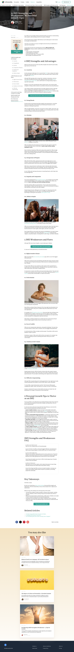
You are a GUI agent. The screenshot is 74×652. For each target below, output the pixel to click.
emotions (32, 75)
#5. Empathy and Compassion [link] (15, 70)
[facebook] (17, 522)
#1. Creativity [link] (14, 61)
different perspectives (48, 91)
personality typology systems (30, 223)
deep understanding (39, 485)
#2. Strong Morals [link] (15, 63)
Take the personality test (41, 504)
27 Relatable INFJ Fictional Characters (33, 515)
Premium (22, 2)
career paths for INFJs (45, 192)
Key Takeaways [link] (62, 5)
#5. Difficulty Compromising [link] (18, 5)
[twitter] (21, 522)
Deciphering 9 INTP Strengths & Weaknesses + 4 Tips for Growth (36, 628)
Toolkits (27, 2)
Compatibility (39, 2)
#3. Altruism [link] (14, 65)
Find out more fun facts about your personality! (41, 95)
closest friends (35, 428)
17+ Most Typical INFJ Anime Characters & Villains (36, 514)
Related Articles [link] (70, 5)
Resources (33, 2)
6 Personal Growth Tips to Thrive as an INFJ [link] (33, 5)
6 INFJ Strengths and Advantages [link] (15, 58)
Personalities (16, 2)
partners (26, 142)
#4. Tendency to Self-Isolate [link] (17, 86)
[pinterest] (24, 522)
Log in (59, 2)
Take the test (66, 2)
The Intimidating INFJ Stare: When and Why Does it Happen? (38, 516)
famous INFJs (46, 232)
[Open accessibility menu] (5, 645)
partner (45, 411)
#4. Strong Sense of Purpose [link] (17, 67)
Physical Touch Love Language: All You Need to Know (35, 559)
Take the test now (17, 52)
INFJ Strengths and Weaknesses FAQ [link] (51, 5)
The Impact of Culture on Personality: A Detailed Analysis (36, 593)
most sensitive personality (39, 256)
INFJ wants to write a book (37, 312)
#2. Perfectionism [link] (15, 81)
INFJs (46, 73)
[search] (56, 2)
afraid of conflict (37, 425)
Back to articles (55, 522)
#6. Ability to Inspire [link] (16, 73)
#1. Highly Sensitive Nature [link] (17, 79)
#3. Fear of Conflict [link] (15, 84)
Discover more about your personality (41, 246)
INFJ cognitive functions (41, 179)
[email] (28, 522)
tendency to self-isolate (32, 368)
